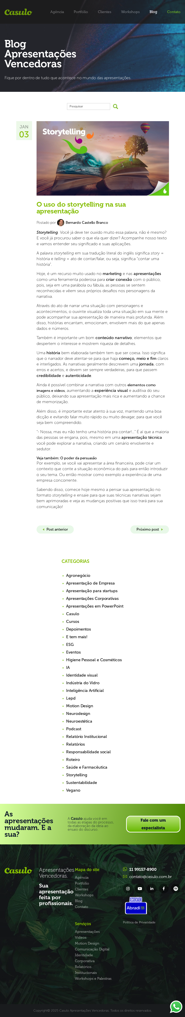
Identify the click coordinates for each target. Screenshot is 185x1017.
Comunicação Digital (92, 949)
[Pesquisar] (115, 106)
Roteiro (73, 759)
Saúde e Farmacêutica (86, 767)
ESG (70, 644)
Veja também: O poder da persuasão (67, 458)
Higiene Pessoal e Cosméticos (94, 659)
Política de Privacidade (139, 922)
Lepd (71, 698)
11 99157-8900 (143, 869)
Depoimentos (78, 629)
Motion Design (79, 705)
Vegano (73, 790)
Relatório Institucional (86, 736)
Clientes (104, 12)
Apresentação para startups (92, 590)
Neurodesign (78, 713)
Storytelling (76, 774)
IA (68, 667)
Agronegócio (78, 575)
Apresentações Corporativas (92, 598)
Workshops (130, 12)
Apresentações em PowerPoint (94, 606)
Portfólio (81, 12)
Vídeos (80, 937)
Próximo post (147, 529)
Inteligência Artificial (85, 690)
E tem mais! (77, 636)
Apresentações (87, 931)
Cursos (72, 621)
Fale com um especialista (153, 824)
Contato (173, 12)
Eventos (73, 652)
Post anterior (57, 529)
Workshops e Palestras (93, 978)
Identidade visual (82, 675)
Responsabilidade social (88, 751)
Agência (57, 12)
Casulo (72, 613)
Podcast (73, 728)
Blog (153, 12)
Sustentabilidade (81, 782)
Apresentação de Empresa (90, 583)
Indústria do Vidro (82, 682)
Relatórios (75, 744)
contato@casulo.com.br (150, 876)
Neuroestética (79, 721)
